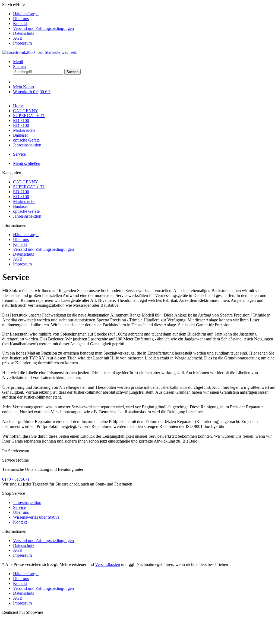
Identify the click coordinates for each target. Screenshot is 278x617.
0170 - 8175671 (16, 479)
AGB (18, 38)
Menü (18, 61)
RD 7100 (21, 191)
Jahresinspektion (27, 216)
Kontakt (20, 23)
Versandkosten (107, 564)
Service (19, 507)
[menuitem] (144, 13)
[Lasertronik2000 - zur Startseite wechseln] (39, 52)
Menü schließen (26, 163)
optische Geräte (26, 211)
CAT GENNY (25, 182)
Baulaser (20, 206)
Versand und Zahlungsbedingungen (43, 28)
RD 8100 (21, 196)
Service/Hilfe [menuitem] (38, 23)
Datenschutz (23, 33)
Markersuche (24, 201)
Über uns (21, 18)
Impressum (22, 43)
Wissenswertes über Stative (36, 517)
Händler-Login (26, 13)
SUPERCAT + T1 (29, 186)
